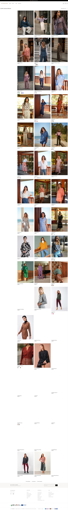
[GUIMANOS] (4, 3)
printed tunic (53, 422)
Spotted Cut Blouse (20, 475)
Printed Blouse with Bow (55, 35)
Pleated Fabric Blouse (37, 340)
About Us (39, 495)
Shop (13, 3)
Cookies (42, 508)
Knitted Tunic (36, 62)
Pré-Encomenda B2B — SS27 (41, 500)
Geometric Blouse (20, 147)
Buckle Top (53, 283)
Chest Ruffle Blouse (54, 449)
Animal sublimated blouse (55, 475)
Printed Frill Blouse (37, 368)
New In (10, 3)
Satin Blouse (53, 119)
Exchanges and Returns (51, 493)
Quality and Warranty (51, 494)
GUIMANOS (13, 508)
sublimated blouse (54, 368)
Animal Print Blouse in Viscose (56, 62)
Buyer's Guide (50, 492)
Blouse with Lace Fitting (38, 449)
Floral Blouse (53, 147)
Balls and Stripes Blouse (21, 449)
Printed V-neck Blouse (37, 35)
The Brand (19, 3)
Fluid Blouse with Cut (54, 392)
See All (27, 492)
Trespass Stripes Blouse (38, 475)
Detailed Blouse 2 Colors (38, 309)
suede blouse (19, 340)
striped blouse (19, 204)
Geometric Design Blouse (21, 119)
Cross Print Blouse (20, 62)
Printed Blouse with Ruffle (21, 35)
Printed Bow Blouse (54, 340)
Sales (16, 3)
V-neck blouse (53, 232)
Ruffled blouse (53, 204)
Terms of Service (40, 492)
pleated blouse (19, 395)
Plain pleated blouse (20, 365)
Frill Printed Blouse (37, 422)
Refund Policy (39, 494)
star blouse (36, 395)
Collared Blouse (37, 232)
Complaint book (39, 493)
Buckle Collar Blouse (20, 283)
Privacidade (39, 508)
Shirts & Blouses (29, 495)
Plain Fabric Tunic (20, 422)
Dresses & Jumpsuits (29, 494)
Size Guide (50, 495)
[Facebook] (12, 493)
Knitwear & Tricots (29, 493)
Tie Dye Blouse (37, 147)
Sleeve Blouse (36, 119)
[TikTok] (13, 493)
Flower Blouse (36, 204)
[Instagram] (10, 493)
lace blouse (36, 283)
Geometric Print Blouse (21, 309)
